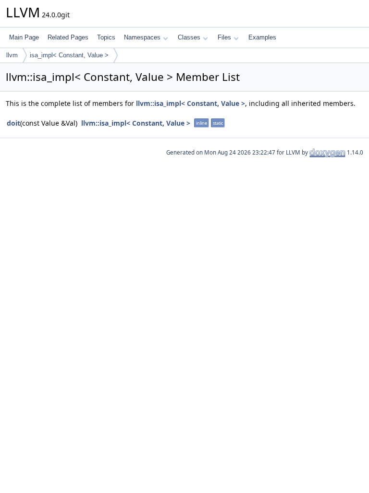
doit (13, 123)
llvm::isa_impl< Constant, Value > (190, 103)
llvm (12, 55)
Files (224, 37)
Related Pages (68, 37)
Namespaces (142, 37)
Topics (106, 37)
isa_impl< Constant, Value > (69, 55)
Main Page (24, 37)
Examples (262, 37)
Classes (189, 37)
